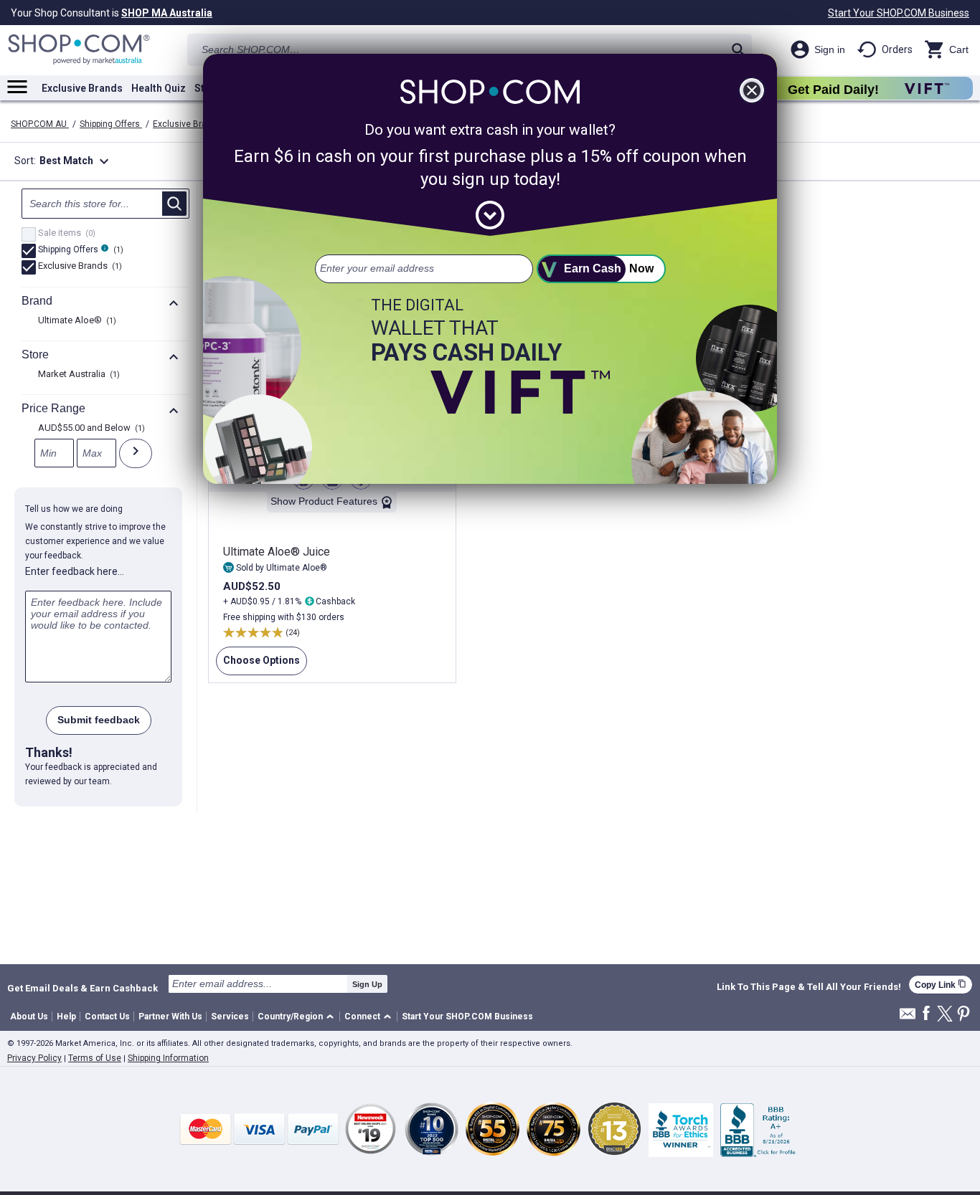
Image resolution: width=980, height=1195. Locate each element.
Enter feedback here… (74, 571)
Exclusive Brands (82, 88)
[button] (298, 1017)
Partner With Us (170, 1016)
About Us (29, 1016)
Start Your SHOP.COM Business (898, 13)
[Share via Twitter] (945, 1015)
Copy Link (940, 984)
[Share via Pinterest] (963, 1015)
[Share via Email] (907, 1017)
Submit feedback (98, 719)
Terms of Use (94, 1058)
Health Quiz (158, 88)
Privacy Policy (34, 1058)
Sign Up (367, 984)
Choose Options (258, 664)
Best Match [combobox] (76, 161)
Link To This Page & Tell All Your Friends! (809, 987)
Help (66, 1016)
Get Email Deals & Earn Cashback (82, 988)
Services (230, 1016)
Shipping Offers (111, 124)
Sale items (64, 233)
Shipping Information (168, 1058)
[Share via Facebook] (926, 1014)
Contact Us (107, 1016)
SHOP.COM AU (40, 124)
